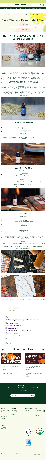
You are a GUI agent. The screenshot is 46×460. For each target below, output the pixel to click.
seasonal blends (11, 310)
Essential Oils (4, 8)
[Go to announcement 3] (11, 2)
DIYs (9, 308)
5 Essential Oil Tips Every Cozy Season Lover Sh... (33, 367)
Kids (25, 8)
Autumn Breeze (12, 82)
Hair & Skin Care (19, 8)
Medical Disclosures (37, 454)
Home (29, 8)
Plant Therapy (10, 453)
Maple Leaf (9, 77)
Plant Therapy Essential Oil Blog (14, 14)
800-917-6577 (6, 410)
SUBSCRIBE (32, 395)
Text (25, 390)
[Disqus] (23, 330)
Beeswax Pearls (25, 128)
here (29, 141)
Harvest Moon (9, 78)
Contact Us (3, 420)
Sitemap (43, 454)
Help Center (3, 418)
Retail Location (26, 410)
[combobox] (34, 5)
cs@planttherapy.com (5, 412)
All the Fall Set (21, 86)
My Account (14, 410)
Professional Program (5, 428)
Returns (13, 413)
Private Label (3, 429)
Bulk (40, 8)
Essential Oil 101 (16, 308)
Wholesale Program (4, 427)
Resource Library (38, 415)
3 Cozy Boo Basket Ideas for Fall (10, 366)
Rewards (13, 414)
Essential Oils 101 (38, 413)
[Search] (37, 5)
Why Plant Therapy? (38, 410)
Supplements (34, 8)
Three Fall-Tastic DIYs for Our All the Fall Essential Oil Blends (30, 14)
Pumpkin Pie (12, 81)
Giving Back (37, 411)
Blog (35, 414)
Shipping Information (16, 411)
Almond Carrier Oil (25, 127)
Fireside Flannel (6, 79)
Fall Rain (6, 83)
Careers (25, 411)
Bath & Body (11, 8)
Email (21, 390)
